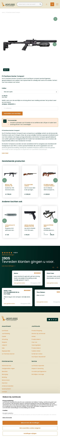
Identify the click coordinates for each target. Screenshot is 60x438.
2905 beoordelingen (8, 255)
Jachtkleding (6, 333)
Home (3, 12)
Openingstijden (36, 345)
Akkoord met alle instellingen (30, 423)
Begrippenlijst (6, 351)
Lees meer (5, 153)
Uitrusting (5, 339)
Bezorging (5, 374)
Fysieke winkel (36, 351)
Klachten (4, 383)
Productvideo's (36, 339)
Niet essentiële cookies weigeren (30, 428)
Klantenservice (6, 365)
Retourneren (6, 380)
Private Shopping (37, 330)
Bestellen (5, 371)
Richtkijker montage (38, 374)
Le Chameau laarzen (8, 354)
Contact (4, 391)
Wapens (4, 342)
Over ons (34, 342)
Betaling (4, 377)
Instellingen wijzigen (30, 433)
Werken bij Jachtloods (38, 333)
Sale (3, 348)
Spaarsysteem (6, 389)
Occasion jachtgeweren (39, 371)
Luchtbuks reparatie (38, 365)
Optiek (4, 336)
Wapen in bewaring (37, 368)
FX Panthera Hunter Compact (13, 12)
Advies (34, 336)
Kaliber (4, 88)
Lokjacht (4, 345)
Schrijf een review (37, 354)
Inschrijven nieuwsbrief (38, 356)
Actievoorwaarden (7, 386)
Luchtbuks (5, 330)
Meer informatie (7, 417)
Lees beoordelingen (8, 266)
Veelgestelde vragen (8, 368)
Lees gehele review (19, 283)
